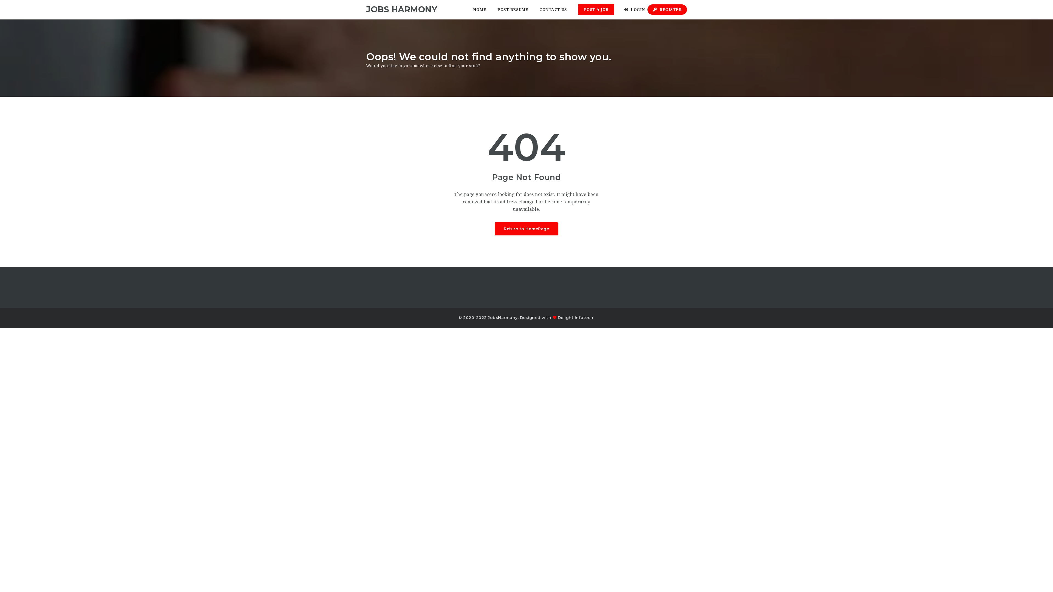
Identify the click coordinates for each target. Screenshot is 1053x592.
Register (670, 9)
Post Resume (512, 9)
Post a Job (596, 9)
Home (479, 9)
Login (637, 9)
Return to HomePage (526, 228)
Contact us (553, 9)
